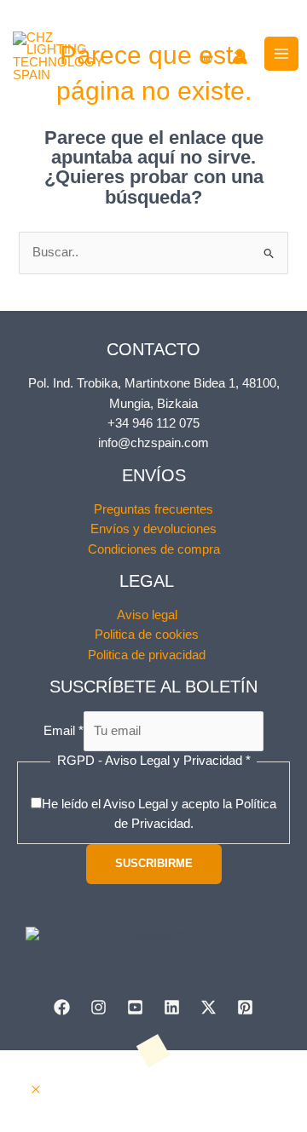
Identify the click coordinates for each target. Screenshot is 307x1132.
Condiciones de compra (154, 549)
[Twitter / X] (208, 1007)
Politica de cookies (147, 634)
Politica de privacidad (147, 655)
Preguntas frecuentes (153, 509)
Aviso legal (147, 615)
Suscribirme (154, 863)
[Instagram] (98, 1007)
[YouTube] (135, 1007)
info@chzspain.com (153, 443)
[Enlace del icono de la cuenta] (239, 56)
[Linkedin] (172, 1007)
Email (63, 731)
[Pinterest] (245, 1007)
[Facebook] (62, 1007)
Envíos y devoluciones (153, 529)
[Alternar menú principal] (281, 54)
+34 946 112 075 (153, 423)
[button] (36, 1090)
